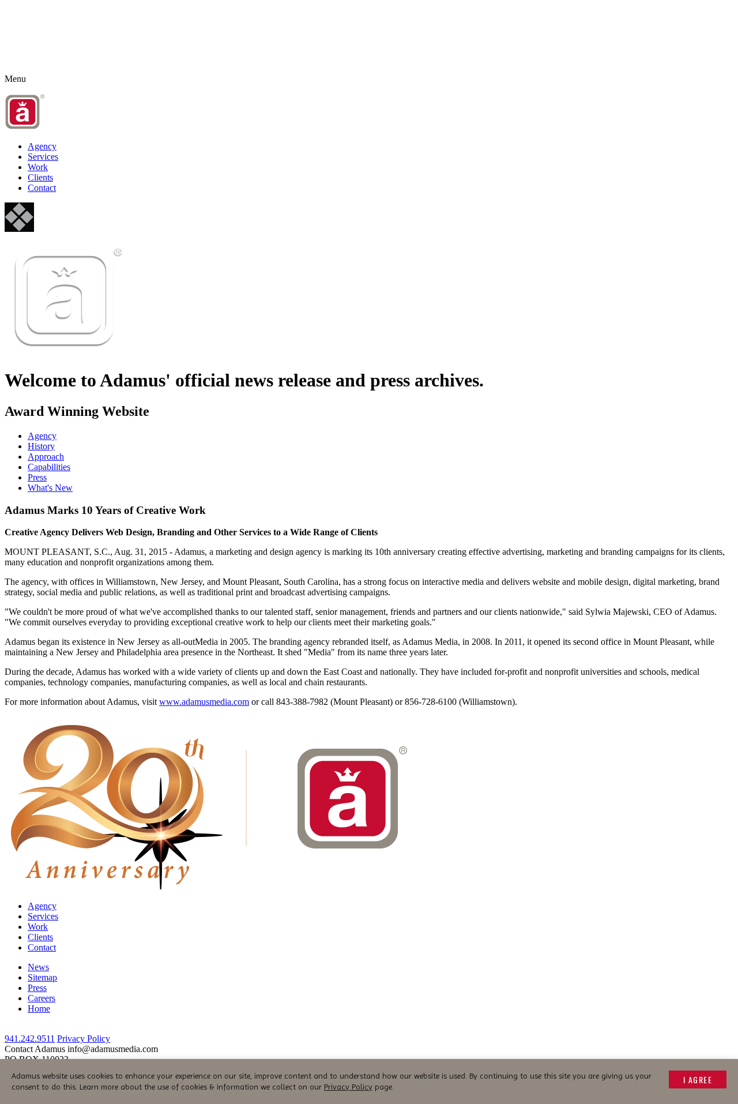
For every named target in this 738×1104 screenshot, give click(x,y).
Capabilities (49, 467)
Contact (42, 188)
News (38, 967)
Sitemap (42, 977)
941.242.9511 (30, 1038)
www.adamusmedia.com (204, 702)
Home (39, 1008)
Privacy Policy (83, 1038)
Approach (46, 456)
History (41, 446)
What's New (50, 488)
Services (43, 157)
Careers (41, 998)
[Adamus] (25, 127)
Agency (42, 146)
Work (38, 167)
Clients (40, 177)
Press (37, 477)
